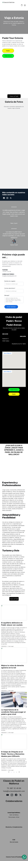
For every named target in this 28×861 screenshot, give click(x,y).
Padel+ (8, 50)
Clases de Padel (14, 96)
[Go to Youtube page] (8, 795)
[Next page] (19, 772)
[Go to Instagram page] (7, 198)
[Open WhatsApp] (24, 857)
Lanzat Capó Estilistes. (14, 812)
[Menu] (25, 5)
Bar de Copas (14, 842)
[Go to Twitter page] (11, 198)
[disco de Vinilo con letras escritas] (13, 834)
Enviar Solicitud (11, 306)
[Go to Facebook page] (4, 198)
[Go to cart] (22, 5)
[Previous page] (9, 772)
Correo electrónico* (9, 288)
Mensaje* (6, 295)
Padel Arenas (8, 56)
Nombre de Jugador (9, 281)
